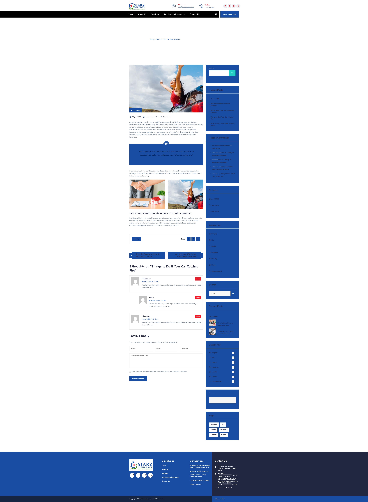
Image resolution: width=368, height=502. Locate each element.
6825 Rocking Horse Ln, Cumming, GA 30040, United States (227, 468)
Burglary (214, 234)
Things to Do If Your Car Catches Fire (222, 118)
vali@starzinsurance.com (186, 7)
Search (211, 68)
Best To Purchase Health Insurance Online (147, 255)
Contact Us (195, 14)
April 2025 (215, 199)
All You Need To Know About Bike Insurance (185, 255)
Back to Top (220, 499)
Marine (213, 265)
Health (213, 246)
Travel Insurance (195, 484)
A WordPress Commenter (221, 145)
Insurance (142, 39)
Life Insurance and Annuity (199, 480)
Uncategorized (216, 271)
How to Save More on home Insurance (220, 104)
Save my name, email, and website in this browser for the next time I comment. (159, 371)
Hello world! (215, 99)
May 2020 (215, 211)
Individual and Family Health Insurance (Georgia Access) (200, 466)
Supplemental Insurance (174, 14)
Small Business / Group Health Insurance (198, 476)
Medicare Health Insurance (199, 471)
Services (155, 14)
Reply (198, 279)
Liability (136, 239)
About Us (142, 14)
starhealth (136, 110)
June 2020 (215, 205)
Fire (212, 240)
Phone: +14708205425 (225, 488)
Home (130, 14)
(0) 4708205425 (209, 7)
